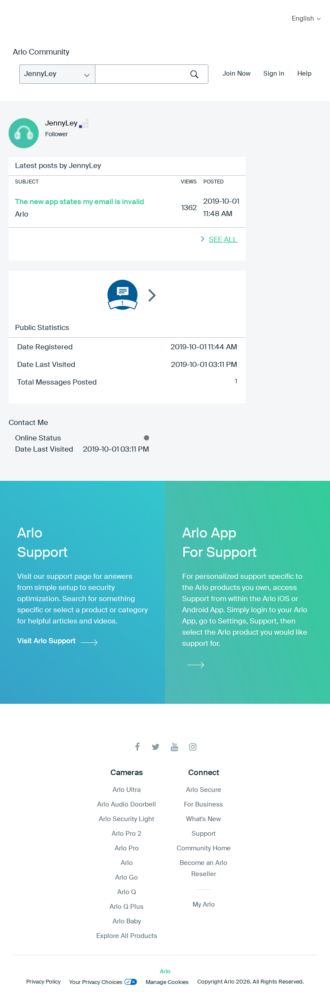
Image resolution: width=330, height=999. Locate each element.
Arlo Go (126, 877)
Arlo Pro (127, 848)
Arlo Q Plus (127, 907)
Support (204, 834)
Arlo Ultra (127, 790)
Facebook (137, 747)
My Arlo (12, 5)
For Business (203, 804)
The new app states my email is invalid (79, 202)
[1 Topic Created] (122, 294)
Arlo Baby (127, 921)
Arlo (21, 214)
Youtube (174, 747)
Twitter (155, 747)
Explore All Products (126, 936)
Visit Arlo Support (46, 641)
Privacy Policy (43, 982)
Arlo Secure (203, 790)
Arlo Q (126, 892)
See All (223, 240)
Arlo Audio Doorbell (126, 804)
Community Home (204, 848)
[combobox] (151, 74)
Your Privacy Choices (95, 982)
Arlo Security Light (126, 819)
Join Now (237, 73)
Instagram (192, 747)
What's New (203, 819)
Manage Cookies (167, 982)
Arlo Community (41, 52)
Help (304, 73)
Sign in (273, 73)
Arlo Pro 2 (126, 834)
